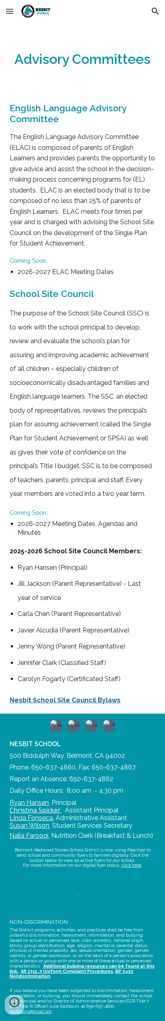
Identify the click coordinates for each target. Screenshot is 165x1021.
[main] (82, 59)
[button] (9, 11)
